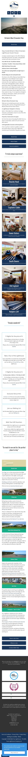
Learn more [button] (6, 749)
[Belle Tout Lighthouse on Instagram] (19, 12)
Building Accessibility (12, 736)
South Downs (14, 261)
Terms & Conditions (6, 734)
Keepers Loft (14, 311)
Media (19, 736)
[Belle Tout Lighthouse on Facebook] (15, 12)
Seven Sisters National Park (14, 530)
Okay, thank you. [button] (14, 752)
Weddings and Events (7, 482)
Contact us (6, 396)
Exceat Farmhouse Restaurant (9, 573)
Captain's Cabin (14, 207)
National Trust (15, 519)
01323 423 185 (14, 725)
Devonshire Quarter (20, 621)
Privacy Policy (15, 734)
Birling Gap (14, 497)
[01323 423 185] (8, 12)
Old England (14, 285)
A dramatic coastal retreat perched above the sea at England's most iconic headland (14, 184)
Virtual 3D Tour (16, 362)
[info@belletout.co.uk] (12, 12)
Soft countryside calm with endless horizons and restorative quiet (14, 263)
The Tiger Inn (5, 472)
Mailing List (16, 413)
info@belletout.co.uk (14, 722)
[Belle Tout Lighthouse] (14, 5)
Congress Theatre (8, 621)
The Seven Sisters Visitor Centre (10, 566)
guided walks (20, 478)
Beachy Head (14, 181)
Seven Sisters (14, 233)
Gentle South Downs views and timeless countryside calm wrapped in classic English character (14, 288)
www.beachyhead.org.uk (16, 486)
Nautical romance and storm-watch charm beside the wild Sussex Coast (14, 210)
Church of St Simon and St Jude (11, 593)
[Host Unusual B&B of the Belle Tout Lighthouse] (14, 675)
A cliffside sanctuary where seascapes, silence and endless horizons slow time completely (14, 236)
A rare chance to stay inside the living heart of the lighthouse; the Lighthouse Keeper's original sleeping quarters (14, 314)
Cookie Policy (22, 734)
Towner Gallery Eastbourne (8, 617)
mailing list (16, 661)
